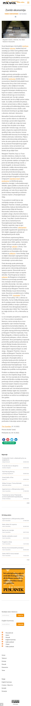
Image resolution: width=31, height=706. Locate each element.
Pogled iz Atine (7, 542)
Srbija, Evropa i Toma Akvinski (12, 483)
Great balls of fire (7, 477)
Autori (7, 635)
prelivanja (12, 79)
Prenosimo (5, 667)
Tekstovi (4, 658)
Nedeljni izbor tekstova (9, 612)
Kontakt (4, 688)
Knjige (3, 679)
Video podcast (10, 646)
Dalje (28, 503)
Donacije (4, 691)
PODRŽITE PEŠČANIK (9, 443)
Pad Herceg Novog (8, 471)
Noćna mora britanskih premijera (13, 548)
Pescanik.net (9, 633)
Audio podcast (10, 642)
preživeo (25, 46)
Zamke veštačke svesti (9, 536)
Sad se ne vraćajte (8, 530)
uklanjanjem (22, 227)
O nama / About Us (7, 685)
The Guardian (6, 426)
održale (14, 247)
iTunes (7, 644)
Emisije (4, 661)
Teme (3, 670)
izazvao (12, 48)
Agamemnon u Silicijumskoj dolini (13, 489)
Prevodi (8, 637)
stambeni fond (15, 179)
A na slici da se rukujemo (10, 466)
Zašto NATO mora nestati (10, 553)
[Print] (15, 16)
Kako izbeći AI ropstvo (9, 524)
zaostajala (16, 295)
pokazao (5, 277)
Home (3, 655)
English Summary (8, 621)
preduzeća (5, 181)
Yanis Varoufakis (11, 14)
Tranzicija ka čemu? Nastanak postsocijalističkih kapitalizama (12, 496)
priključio (12, 253)
